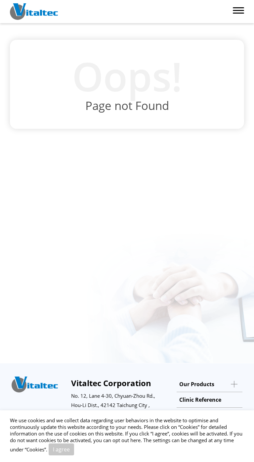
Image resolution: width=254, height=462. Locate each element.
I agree (61, 449)
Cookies (189, 427)
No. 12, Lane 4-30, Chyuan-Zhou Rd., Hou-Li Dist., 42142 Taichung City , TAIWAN (113, 405)
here (135, 440)
